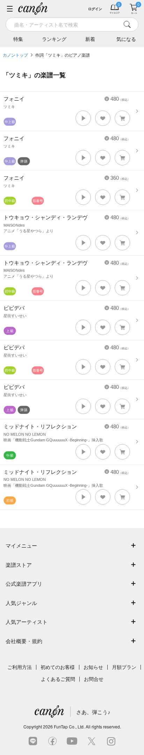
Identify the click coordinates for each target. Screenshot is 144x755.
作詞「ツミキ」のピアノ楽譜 (62, 55)
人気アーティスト (27, 622)
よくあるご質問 (58, 679)
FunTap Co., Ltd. (69, 726)
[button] (83, 118)
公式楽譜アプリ (24, 584)
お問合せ (93, 679)
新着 (90, 39)
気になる (126, 39)
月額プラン (124, 667)
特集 (18, 39)
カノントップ (15, 55)
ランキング (54, 39)
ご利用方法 (19, 667)
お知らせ (93, 667)
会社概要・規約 (24, 641)
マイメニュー (21, 546)
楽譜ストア (19, 565)
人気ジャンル (21, 603)
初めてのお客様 (58, 667)
